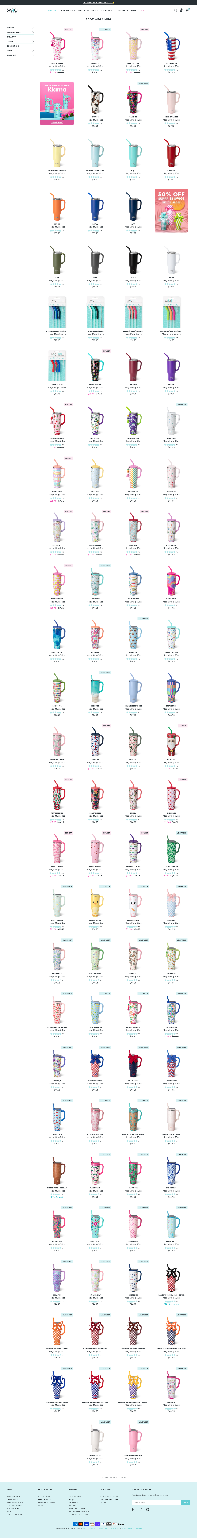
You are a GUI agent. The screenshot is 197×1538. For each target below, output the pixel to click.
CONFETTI (95, 65)
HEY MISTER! (95, 439)
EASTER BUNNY (133, 921)
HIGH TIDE (95, 707)
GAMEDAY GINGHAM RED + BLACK (171, 1296)
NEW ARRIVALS (13, 1496)
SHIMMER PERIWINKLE (133, 707)
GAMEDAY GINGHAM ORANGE (57, 1350)
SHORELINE (133, 1296)
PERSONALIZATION (15, 1502)
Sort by (10, 28)
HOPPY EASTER (57, 921)
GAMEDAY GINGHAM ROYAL (57, 1403)
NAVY (133, 225)
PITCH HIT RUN (57, 600)
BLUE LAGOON (57, 654)
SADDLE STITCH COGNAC (57, 1189)
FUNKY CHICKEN (171, 654)
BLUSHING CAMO (57, 761)
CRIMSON (171, 172)
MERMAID (57, 1296)
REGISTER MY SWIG (46, 1502)
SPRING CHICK (95, 921)
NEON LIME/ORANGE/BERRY (171, 332)
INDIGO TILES (171, 1189)
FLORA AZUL (95, 1243)
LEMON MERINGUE (95, 1028)
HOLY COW (133, 654)
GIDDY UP (133, 975)
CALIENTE (133, 118)
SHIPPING (73, 1502)
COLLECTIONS (13, 46)
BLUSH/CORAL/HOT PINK (133, 332)
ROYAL (95, 225)
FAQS (71, 1500)
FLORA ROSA (57, 1243)
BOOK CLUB (57, 707)
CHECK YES (171, 814)
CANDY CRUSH (171, 600)
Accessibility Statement (132, 1528)
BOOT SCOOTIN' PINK (95, 1136)
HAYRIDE (95, 118)
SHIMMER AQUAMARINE (95, 172)
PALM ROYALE (95, 1189)
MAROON (133, 386)
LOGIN (103, 1502)
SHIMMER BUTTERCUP (57, 172)
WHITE (171, 279)
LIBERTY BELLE (171, 1082)
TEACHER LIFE (133, 600)
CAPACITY (11, 37)
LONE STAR (95, 761)
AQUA (133, 172)
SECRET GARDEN (95, 814)
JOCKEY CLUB (171, 1028)
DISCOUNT (11, 55)
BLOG (40, 1505)
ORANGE (57, 225)
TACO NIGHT (171, 975)
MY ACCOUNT (44, 1496)
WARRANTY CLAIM (77, 1509)
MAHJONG (171, 1403)
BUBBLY (133, 814)
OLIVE (57, 279)
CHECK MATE (133, 493)
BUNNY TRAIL (57, 493)
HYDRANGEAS (57, 975)
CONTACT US (75, 1496)
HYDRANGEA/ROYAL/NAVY (57, 332)
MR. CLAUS (171, 761)
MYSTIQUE (57, 1082)
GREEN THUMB (95, 975)
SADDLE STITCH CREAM (171, 1136)
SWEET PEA (133, 761)
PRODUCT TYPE (14, 32)
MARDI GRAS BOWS (133, 868)
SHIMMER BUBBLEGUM (133, 1457)
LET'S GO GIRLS (57, 65)
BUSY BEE (95, 493)
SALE (9, 1511)
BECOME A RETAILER (109, 1500)
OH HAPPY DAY (133, 65)
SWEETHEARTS (95, 868)
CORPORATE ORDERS (110, 1496)
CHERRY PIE (171, 493)
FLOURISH (95, 654)
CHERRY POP (57, 1136)
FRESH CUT (57, 547)
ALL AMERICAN (171, 65)
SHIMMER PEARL (95, 1457)
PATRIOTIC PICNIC (95, 1082)
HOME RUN (133, 547)
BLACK (133, 279)
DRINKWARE (12, 1500)
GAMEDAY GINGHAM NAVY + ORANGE (171, 1350)
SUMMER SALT (95, 1296)
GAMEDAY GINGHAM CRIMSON (95, 1350)
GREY (95, 279)
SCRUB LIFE (95, 600)
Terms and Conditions (109, 1528)
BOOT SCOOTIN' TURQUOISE (133, 1136)
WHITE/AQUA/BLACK (95, 332)
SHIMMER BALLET (171, 118)
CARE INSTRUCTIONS (78, 1515)
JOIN (185, 1502)
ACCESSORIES (13, 1509)
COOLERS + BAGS (14, 1505)
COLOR (10, 41)
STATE (9, 51)
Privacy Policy (89, 1528)
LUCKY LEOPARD (171, 868)
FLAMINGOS (133, 1243)
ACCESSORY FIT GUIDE (79, 1511)
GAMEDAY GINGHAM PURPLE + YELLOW (133, 1403)
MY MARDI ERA (133, 439)
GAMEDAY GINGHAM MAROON (133, 1350)
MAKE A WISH (171, 547)
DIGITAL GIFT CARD (15, 1515)
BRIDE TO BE (171, 439)
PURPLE (171, 386)
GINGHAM (171, 921)
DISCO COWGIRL (95, 386)
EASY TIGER (133, 1189)
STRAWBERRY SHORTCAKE (57, 1028)
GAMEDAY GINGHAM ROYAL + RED (95, 1403)
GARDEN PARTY (95, 547)
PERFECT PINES (57, 814)
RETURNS (73, 1505)
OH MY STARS (133, 1082)
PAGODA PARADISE (133, 1028)
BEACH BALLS (171, 1243)
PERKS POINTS (44, 1500)
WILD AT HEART (57, 868)
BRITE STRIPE (171, 707)
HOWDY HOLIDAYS (57, 439)
